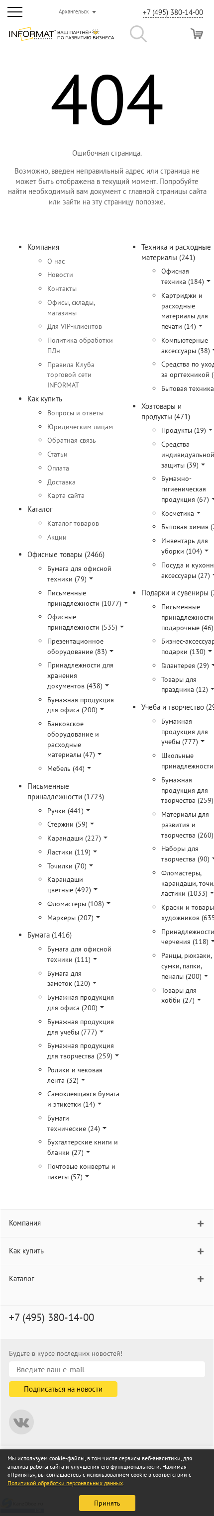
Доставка (61, 481)
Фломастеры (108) (75, 903)
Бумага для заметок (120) (68, 978)
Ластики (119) (69, 852)
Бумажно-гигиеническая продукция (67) (185, 489)
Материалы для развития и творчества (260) (187, 825)
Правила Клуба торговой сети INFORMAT (71, 375)
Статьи (57, 454)
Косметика (177, 513)
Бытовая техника (187, 388)
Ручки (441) (65, 810)
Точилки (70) (67, 865)
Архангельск (74, 11)
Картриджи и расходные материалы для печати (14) (184, 311)
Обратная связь (71, 440)
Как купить (44, 398)
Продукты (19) (183, 430)
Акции (57, 537)
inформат (61, 38)
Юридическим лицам (80, 426)
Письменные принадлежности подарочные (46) (187, 617)
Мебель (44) (66, 768)
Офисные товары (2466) (66, 554)
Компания (43, 247)
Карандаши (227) (74, 838)
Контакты (62, 288)
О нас (56, 261)
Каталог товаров (73, 523)
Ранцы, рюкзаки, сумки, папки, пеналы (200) (186, 966)
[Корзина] (197, 33)
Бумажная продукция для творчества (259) (187, 790)
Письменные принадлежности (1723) (65, 791)
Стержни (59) (67, 824)
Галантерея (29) (185, 665)
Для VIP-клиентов (74, 326)
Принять (107, 1503)
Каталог (40, 509)
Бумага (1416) (49, 935)
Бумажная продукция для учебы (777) (184, 732)
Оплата (58, 468)
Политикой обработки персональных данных (65, 1483)
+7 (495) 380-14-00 (173, 12)
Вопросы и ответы (75, 412)
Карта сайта (66, 495)
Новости (60, 274)
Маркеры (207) (70, 917)
